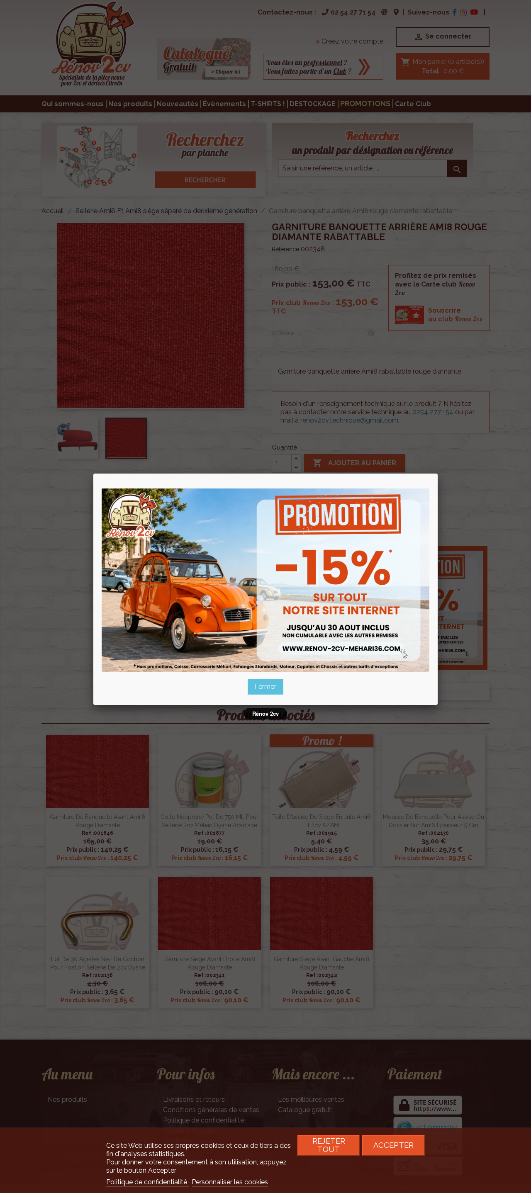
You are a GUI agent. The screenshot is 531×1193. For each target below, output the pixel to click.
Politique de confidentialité (147, 1182)
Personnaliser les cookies (230, 1182)
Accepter (393, 1145)
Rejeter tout (328, 1145)
